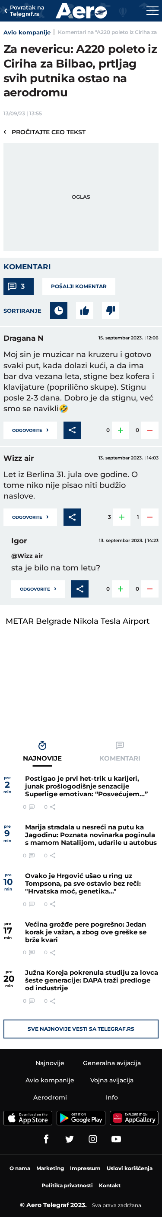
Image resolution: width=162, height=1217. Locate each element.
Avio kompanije (27, 32)
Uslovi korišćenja (129, 1168)
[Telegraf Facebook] (46, 1139)
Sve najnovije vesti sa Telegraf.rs (81, 1029)
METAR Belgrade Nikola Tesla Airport (77, 621)
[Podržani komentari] (84, 310)
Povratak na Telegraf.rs (27, 11)
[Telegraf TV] (116, 1139)
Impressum (85, 1168)
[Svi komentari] (58, 310)
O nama (20, 1168)
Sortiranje (22, 310)
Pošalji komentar (79, 286)
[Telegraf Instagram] (93, 1139)
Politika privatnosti (67, 1185)
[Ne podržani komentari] (110, 310)
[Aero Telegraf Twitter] (69, 1139)
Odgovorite (30, 429)
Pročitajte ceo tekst (44, 131)
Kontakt (110, 1185)
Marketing (50, 1168)
